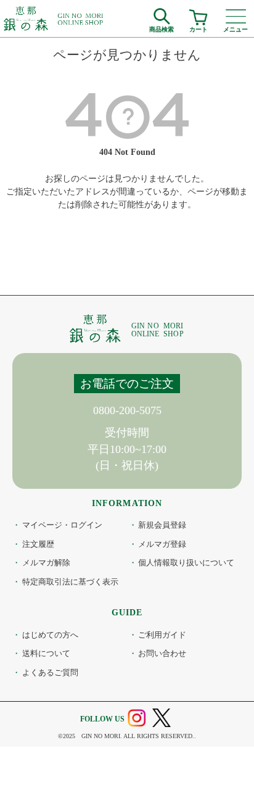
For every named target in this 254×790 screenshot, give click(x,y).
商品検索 (161, 28)
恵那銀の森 (54, 18)
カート (198, 28)
